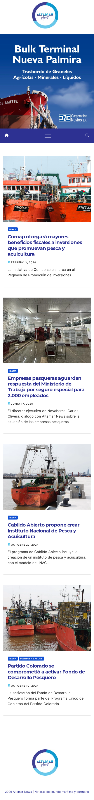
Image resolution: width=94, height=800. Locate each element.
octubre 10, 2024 (25, 685)
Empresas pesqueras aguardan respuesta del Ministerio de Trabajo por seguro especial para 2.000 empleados (46, 386)
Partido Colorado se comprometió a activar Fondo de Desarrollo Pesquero (46, 671)
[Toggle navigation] (48, 135)
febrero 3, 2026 (23, 262)
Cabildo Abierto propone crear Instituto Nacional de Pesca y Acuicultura (43, 530)
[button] (87, 136)
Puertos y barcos (31, 658)
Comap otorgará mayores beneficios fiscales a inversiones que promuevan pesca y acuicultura (45, 245)
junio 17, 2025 (22, 403)
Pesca (12, 229)
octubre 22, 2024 (25, 544)
